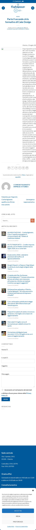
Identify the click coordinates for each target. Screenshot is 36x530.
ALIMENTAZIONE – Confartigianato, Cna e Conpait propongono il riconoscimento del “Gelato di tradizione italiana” (21, 235)
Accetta (18, 511)
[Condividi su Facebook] (12, 168)
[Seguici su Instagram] (15, 1)
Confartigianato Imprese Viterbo (18, 29)
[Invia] (32, 220)
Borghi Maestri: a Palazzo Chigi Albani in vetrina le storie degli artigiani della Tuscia (21, 267)
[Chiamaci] (21, 1)
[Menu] (3, 8)
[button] (33, 490)
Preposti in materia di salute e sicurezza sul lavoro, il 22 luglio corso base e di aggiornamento (21, 313)
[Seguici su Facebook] (13, 1)
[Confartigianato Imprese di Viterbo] (18, 8)
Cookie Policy (10, 526)
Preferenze (18, 522)
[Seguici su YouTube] (22, 1)
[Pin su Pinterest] (23, 168)
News (18, 16)
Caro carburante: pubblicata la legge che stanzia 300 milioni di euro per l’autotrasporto (20, 303)
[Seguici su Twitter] (17, 1)
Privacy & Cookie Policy (21, 526)
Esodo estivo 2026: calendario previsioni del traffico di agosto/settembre (18, 257)
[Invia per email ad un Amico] (20, 168)
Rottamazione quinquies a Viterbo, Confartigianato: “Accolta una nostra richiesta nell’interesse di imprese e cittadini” (20, 292)
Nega (18, 516)
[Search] (32, 8)
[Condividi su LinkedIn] (27, 168)
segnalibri (18, 177)
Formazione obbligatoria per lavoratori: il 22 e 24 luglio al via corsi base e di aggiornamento (20, 334)
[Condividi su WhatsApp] (9, 168)
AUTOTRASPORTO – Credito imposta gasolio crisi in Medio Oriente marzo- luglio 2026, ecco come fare (21, 246)
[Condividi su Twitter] (16, 168)
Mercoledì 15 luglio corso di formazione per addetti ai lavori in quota (19, 324)
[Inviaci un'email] (19, 1)
